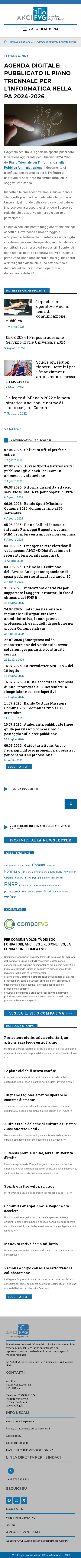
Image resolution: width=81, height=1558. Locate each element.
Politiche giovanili (28, 885)
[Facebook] (9, 1500)
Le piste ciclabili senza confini (30, 1071)
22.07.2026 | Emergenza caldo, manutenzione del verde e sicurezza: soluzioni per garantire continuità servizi (36, 646)
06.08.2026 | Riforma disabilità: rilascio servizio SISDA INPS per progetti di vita (38, 489)
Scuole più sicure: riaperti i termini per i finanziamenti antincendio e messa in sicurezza (40, 372)
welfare (10, 897)
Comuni (38, 865)
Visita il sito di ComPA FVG (21, 1517)
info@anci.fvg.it (19, 1398)
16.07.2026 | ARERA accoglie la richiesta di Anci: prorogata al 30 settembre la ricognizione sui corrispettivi (38, 687)
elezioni (51, 865)
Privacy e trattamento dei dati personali (28, 1428)
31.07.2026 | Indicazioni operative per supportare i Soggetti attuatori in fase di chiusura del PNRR (39, 593)
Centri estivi (24, 865)
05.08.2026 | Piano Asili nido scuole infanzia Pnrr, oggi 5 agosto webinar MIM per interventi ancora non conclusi (39, 529)
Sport (47, 891)
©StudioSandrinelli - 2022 (56, 1554)
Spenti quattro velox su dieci (29, 1186)
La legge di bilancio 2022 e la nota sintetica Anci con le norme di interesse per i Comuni (38, 403)
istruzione (56, 871)
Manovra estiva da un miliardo (31, 1244)
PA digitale (15, 429)
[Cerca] (71, 804)
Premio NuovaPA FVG (49, 885)
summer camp (60, 891)
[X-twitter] (24, 1500)
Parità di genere (41, 877)
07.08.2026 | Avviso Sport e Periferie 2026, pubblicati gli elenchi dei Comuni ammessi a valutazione (40, 471)
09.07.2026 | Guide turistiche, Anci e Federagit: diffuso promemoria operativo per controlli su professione (40, 750)
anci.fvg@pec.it (19, 1402)
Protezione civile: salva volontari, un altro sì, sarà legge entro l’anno (36, 1040)
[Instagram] (16, 1500)
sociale (39, 892)
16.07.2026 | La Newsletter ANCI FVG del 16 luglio (38, 668)
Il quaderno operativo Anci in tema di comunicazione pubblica (38, 311)
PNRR (11, 884)
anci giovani (10, 865)
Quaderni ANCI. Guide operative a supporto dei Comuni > (38, 1540)
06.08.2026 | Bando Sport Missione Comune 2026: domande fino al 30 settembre (33, 508)
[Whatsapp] (11, 1471)
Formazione (14, 871)
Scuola (31, 891)
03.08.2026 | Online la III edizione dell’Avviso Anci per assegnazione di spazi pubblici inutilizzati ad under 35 (37, 572)
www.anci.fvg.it (14, 1405)
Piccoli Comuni (57, 878)
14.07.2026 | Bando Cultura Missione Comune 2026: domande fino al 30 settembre (35, 708)
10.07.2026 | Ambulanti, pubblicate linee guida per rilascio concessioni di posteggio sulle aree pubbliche (38, 729)
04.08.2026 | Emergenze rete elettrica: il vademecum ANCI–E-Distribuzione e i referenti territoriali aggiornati (38, 550)
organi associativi (17, 877)
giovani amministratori (37, 872)
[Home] (5, 42)
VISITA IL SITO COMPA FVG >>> (40, 1013)
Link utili (10, 1524)
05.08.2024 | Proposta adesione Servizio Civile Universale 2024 (36, 340)
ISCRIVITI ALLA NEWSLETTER (40, 840)
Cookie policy (13, 1435)
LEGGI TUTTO (17, 766)
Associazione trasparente (20, 1421)
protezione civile (15, 891)
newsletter (70, 871)
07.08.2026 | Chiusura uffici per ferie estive (35, 452)
